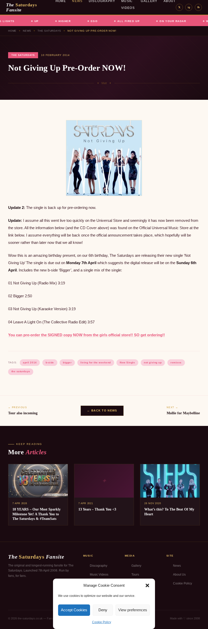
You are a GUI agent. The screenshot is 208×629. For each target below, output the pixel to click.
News (27, 30)
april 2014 (30, 362)
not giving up (153, 362)
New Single (127, 362)
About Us (179, 574)
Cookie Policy (101, 622)
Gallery (136, 565)
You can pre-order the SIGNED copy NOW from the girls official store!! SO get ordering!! (86, 335)
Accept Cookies (74, 610)
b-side (50, 362)
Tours (135, 574)
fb (198, 7)
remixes (176, 362)
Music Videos (99, 574)
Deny (102, 610)
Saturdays (21, 7)
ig (189, 7)
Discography (98, 565)
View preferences (132, 610)
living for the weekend (95, 362)
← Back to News (102, 410)
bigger (67, 362)
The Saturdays (49, 30)
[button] (147, 585)
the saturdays (20, 371)
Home (12, 30)
